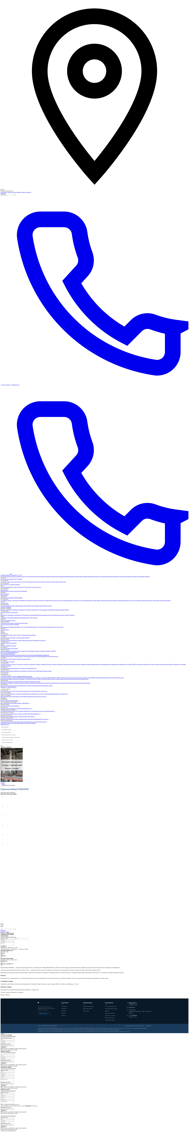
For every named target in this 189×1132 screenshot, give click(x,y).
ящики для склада (129, 600)
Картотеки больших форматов (72, 679)
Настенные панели (11, 700)
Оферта (63, 1015)
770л (18, 579)
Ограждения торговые (49, 683)
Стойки (25, 721)
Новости (23, 192)
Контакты (28, 192)
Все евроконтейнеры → (14, 705)
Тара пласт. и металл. (110, 1015)
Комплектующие (5, 591)
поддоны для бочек (5, 612)
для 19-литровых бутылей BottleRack (29, 615)
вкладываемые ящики (37, 605)
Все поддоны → (43, 696)
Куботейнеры (12, 708)
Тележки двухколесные (32, 685)
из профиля (3, 668)
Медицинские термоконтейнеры (14, 656)
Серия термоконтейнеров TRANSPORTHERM (35, 656)
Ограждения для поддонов (21, 623)
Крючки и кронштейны (33, 721)
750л (15, 579)
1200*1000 (8, 643)
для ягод (80, 600)
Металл (2, 593)
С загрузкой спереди (42, 627)
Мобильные (37, 719)
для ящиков (83, 664)
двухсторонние (22, 671)
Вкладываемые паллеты (45, 615)
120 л (2, 691)
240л (7, 579)
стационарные (4, 673)
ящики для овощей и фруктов (8, 694)
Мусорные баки (5, 727)
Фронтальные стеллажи (12, 681)
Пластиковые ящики (6, 732)
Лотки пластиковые (109, 1017)
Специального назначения (13, 615)
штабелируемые (10, 605)
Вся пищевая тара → (27, 708)
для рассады (8, 664)
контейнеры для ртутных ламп (55, 627)
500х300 (7, 597)
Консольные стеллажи (34, 681)
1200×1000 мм (23, 696)
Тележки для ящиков (6, 607)
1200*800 (3, 643)
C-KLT (15, 635)
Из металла (25, 691)
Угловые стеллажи (47, 671)
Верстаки (86, 679)
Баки (17, 708)
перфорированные (19, 605)
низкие (10, 659)
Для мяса (18, 694)
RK (3, 700)
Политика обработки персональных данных (134, 1025)
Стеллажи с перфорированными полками (21, 676)
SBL (18, 677)
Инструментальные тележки (45, 685)
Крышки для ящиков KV (19, 609)
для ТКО (25, 581)
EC (1, 705)
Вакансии (63, 1010)
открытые (3, 671)
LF (5, 700)
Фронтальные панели (26, 640)
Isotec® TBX (14, 711)
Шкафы (2, 716)
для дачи (12, 581)
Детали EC (5, 705)
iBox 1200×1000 (12, 703)
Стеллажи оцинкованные (13, 668)
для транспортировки (165, 600)
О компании (4, 192)
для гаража (3, 677)
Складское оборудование (7, 742)
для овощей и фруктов (6, 600)
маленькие (19, 659)
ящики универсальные (119, 600)
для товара (37, 664)
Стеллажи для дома (154, 664)
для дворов (17, 581)
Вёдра (20, 708)
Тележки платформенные (19, 685)
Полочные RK (11, 637)
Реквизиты (63, 1008)
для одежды (15, 664)
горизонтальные (27, 659)
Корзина (33, 723)
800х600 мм (18, 617)
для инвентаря (66, 664)
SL (5, 652)
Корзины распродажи (17, 721)
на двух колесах (27, 587)
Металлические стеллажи (7, 739)
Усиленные (71, 615)
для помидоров (47, 600)
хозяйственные (122, 664)
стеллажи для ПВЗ (131, 664)
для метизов (85, 600)
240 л (5, 691)
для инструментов (75, 664)
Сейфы (81, 679)
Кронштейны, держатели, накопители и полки (12, 683)
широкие (14, 659)
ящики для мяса (92, 600)
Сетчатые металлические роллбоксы (10, 624)
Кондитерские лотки (23, 655)
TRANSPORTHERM (6, 711)
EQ (7, 652)
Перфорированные (54, 694)
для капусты (35, 600)
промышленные (95, 664)
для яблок (41, 600)
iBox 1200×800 (4, 703)
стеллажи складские (6, 713)
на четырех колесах (36, 587)
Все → (66, 694)
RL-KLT (19, 635)
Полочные (9, 719)
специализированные (105, 664)
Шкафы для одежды (25, 679)
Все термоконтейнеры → (49, 711)
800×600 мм (10, 696)
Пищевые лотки (5, 708)
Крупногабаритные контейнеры (9, 734)
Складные (25, 627)
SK (1, 700)
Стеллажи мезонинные (110, 1006)
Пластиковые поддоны (7, 729)
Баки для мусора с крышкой (8, 584)
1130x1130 (13, 643)
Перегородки (4, 640)
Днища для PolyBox (40, 651)
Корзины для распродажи (61, 683)
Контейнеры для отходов (111, 1008)
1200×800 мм (16, 696)
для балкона (176, 664)
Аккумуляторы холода (52, 656)
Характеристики (6, 949)
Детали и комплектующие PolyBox (26, 651)
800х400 (16, 597)
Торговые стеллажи (85, 683)
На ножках (8, 648)
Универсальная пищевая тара (36, 655)
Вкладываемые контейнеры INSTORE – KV (12, 627)
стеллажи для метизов (57, 664)
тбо (21, 581)
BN (1, 652)
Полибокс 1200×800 (22, 703)
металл (2, 620)
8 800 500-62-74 (133, 1003)
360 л (7, 691)
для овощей (43, 664)
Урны (29, 691)
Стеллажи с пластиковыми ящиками (91, 677)
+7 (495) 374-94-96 (10, 687)
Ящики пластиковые (110, 1013)
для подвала (139, 664)
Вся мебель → (32, 716)
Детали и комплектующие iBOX (9, 651)
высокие (3, 659)
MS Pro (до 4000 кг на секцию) (58, 677)
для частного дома (5, 581)
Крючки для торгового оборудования (33, 683)
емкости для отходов (45, 581)
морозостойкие (28, 605)
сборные (16, 671)
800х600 (20, 597)
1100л (2, 579)
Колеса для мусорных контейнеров (18, 591)
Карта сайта (86, 1010)
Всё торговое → (44, 721)
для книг (20, 664)
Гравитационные (23, 719)
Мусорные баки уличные (33, 581)
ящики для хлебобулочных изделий (35, 694)
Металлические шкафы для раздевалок (10, 679)
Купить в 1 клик (5, 931)
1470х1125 (13, 645)
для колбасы (66, 600)
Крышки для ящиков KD (7, 609)
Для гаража (14, 713)
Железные (29, 696)
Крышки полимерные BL (48, 609)
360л (10, 579)
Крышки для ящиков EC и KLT (34, 609)
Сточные (66, 615)
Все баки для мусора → (42, 691)
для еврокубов (14, 612)
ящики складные (47, 605)
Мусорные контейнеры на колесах (9, 587)
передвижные (4, 589)
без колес (20, 587)
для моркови (28, 600)
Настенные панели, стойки (14, 640)
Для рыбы (23, 694)
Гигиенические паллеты (58, 615)
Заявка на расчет (5, 724)
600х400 (11, 597)
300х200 (3, 597)
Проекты (19, 192)
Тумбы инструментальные (43, 679)
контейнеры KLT (5, 635)
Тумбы (20, 716)
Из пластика (19, 691)
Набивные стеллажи (24, 681)
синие (6, 603)
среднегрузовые (5, 661)
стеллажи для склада (11, 677)
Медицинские (27, 711)
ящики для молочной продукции (105, 600)
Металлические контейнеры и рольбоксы (11, 737)
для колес (49, 664)
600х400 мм (24, 617)
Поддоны (107, 1010)
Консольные (31, 719)
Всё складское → (45, 719)
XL (3, 652)
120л (5, 579)
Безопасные (3, 615)
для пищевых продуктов (141, 600)
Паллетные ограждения (74, 683)
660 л (10, 691)
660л (13, 579)
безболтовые (39, 671)
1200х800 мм (4, 617)
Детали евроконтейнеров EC (8, 653)
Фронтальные (15, 719)
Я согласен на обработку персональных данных (14, 1048)
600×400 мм (4, 696)
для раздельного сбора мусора (58, 581)
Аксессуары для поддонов (7, 623)
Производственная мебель (57, 679)
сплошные (3, 605)
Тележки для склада (110, 1020)
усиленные (11, 661)
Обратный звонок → (44, 1013)
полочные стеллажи (6, 676)
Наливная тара (4, 655)
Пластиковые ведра (13, 655)
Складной (3, 648)
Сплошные (47, 694)
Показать (3, 747)
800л (21, 579)
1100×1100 (29, 617)
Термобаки (3, 656)
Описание (14, 949)
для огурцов (55, 600)
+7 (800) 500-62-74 (14, 385)
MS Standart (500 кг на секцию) (32, 677)
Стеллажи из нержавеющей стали (28, 668)
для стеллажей (155, 600)
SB (23, 677)
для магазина (145, 664)
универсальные (114, 664)
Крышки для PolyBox (50, 651)
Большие (3, 632)
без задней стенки (30, 671)
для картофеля (21, 600)
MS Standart (30, 713)
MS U (20, 677)
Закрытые (17, 584)
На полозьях (15, 648)
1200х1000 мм (10, 617)
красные (3, 603)
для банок (88, 664)
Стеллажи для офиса (45, 677)
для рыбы (149, 600)
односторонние (10, 671)
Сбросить (9, 747)
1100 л (14, 691)
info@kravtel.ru (132, 1007)
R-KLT (11, 635)
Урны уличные (4, 595)
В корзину (3, 930)
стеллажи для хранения (28, 664)
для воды (3, 664)
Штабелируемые (33, 627)
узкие (6, 659)
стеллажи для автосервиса (166, 664)
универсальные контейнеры (29, 635)
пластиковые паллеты (9, 620)
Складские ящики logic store (23, 637)
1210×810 (35, 617)
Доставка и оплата (11, 192)
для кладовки (182, 664)
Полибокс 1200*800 (6, 645)
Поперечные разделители (39, 640)
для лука (60, 600)
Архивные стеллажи (6, 665)
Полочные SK (4, 637)
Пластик (7, 593)
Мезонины (3, 681)
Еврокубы (46, 655)
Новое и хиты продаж (88, 1006)
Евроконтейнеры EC (13, 652)
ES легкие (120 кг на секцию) (74, 677)
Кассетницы (34, 679)
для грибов (15, 600)
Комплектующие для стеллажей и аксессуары (112, 677)
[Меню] (16, 687)
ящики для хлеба (73, 600)
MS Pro (35, 713)
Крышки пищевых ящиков (62, 609)
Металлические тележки (7, 685)
